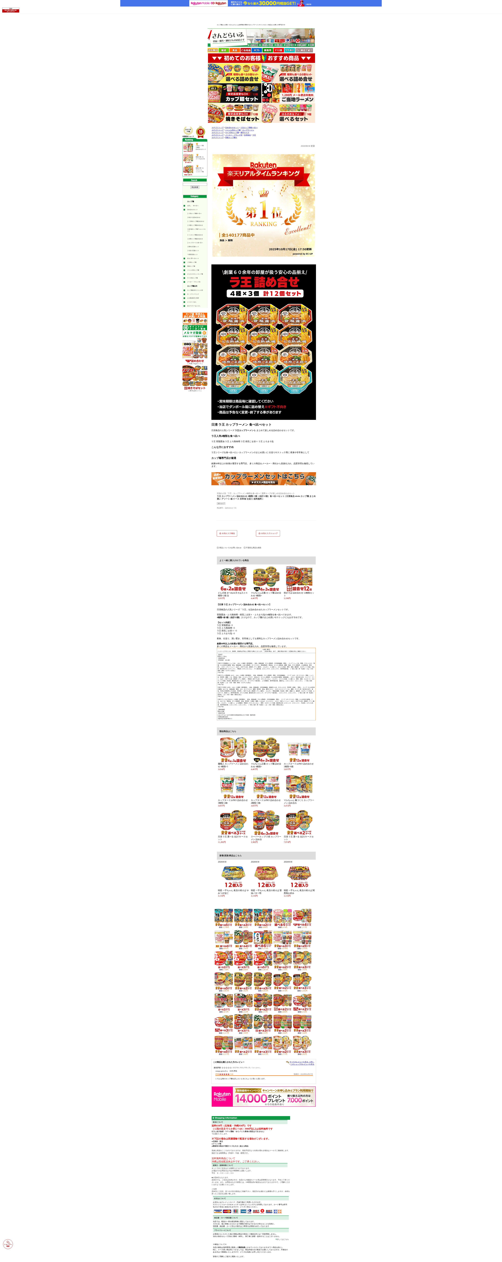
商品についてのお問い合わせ (230, 548)
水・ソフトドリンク (193, 294)
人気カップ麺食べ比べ (249, 128)
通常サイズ (245, 133)
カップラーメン (248, 130)
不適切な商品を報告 (253, 548)
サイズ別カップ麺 (192, 278)
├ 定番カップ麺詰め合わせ (195, 238)
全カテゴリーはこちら (193, 306)
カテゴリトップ (218, 128)
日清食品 (247, 135)
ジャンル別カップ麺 (193, 270)
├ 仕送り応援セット (193, 250)
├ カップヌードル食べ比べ (195, 242)
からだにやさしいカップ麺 (195, 274)
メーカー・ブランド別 (193, 282)
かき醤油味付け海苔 (193, 298)
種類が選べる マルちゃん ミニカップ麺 (200, 169)
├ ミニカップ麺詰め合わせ (195, 235)
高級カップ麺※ (231, 137)
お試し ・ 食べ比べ (192, 205)
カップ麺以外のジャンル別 (195, 290)
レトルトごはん (191, 302)
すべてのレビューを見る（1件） (302, 1062)
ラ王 (254, 135)
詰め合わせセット (192, 209)
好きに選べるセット (193, 258)
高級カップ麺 (191, 266)
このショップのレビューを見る (302, 1064)
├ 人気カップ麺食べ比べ (194, 213)
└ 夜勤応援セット (192, 254)
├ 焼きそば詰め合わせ (193, 217)
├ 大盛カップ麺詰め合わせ (195, 225)
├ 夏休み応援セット (193, 246)
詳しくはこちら (283, 1239)
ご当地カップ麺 (191, 262)
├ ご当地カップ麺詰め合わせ (195, 221)
